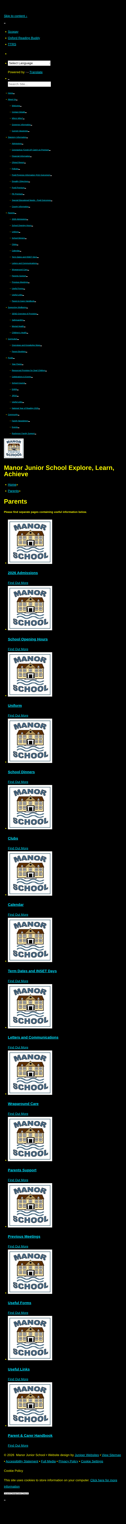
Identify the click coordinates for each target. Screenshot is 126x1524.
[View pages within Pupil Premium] (25, 188)
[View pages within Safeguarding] (24, 320)
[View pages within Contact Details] (26, 112)
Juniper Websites (87, 1455)
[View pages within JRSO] (18, 396)
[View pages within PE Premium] (23, 194)
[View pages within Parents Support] (27, 276)
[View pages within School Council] (25, 383)
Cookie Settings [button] (92, 1461)
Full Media (48, 1461)
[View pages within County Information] (29, 207)
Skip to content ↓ (15, 16)
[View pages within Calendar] (20, 251)
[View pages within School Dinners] (26, 238)
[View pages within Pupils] (14, 358)
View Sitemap (111, 1455)
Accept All (8, 1493)
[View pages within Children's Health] (27, 333)
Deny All (25, 1493)
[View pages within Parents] (15, 213)
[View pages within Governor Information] (31, 125)
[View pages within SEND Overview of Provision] (37, 314)
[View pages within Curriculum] (18, 339)
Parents (13, 491)
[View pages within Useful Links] (23, 295)
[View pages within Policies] (19, 169)
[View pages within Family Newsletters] (29, 421)
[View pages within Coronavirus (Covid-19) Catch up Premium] (50, 150)
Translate (36, 72)
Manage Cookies (17, 1493)
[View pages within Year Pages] (22, 364)
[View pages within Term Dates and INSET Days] (38, 257)
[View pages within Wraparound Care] (28, 270)
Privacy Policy (68, 1461)
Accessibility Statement (22, 1461)
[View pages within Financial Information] (31, 156)
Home (12, 484)
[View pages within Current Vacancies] (28, 131)
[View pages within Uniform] (19, 232)
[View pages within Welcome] (21, 106)
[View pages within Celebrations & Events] (32, 377)
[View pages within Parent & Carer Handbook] (35, 301)
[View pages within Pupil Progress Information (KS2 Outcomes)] (51, 175)
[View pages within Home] (14, 93)
